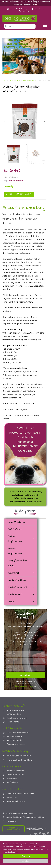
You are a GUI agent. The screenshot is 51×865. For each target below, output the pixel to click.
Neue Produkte (16, 522)
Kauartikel (13, 573)
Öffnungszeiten (12, 728)
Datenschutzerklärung (24, 686)
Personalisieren (25, 861)
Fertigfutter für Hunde (17, 563)
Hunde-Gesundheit (17, 587)
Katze (11, 601)
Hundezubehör (15, 594)
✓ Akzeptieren (25, 856)
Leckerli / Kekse (17, 580)
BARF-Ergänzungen (15, 539)
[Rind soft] (24, 121)
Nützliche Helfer (12, 789)
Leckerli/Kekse (14, 80)
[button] (45, 25)
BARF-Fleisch (15, 529)
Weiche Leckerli (29, 80)
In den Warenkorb (19, 194)
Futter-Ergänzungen (15, 551)
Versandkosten (16, 180)
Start (4, 80)
